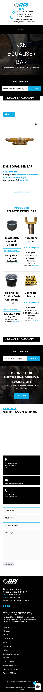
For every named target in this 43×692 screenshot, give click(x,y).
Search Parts (20, 81)
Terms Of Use (9, 673)
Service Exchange (17, 177)
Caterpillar (20, 68)
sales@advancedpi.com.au (24, 22)
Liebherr (6, 650)
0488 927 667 (13, 496)
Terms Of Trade (10, 669)
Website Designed (17, 687)
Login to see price (21, 192)
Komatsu (7, 646)
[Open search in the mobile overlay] (21, 88)
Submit (8, 564)
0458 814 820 (12, 494)
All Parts (7, 657)
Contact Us (8, 661)
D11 (17, 256)
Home (6, 68)
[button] (36, 124)
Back (10, 114)
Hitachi (6, 642)
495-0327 (25, 180)
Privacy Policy (9, 665)
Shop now (21, 396)
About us (7, 631)
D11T (5, 177)
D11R (9, 258)
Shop (12, 68)
